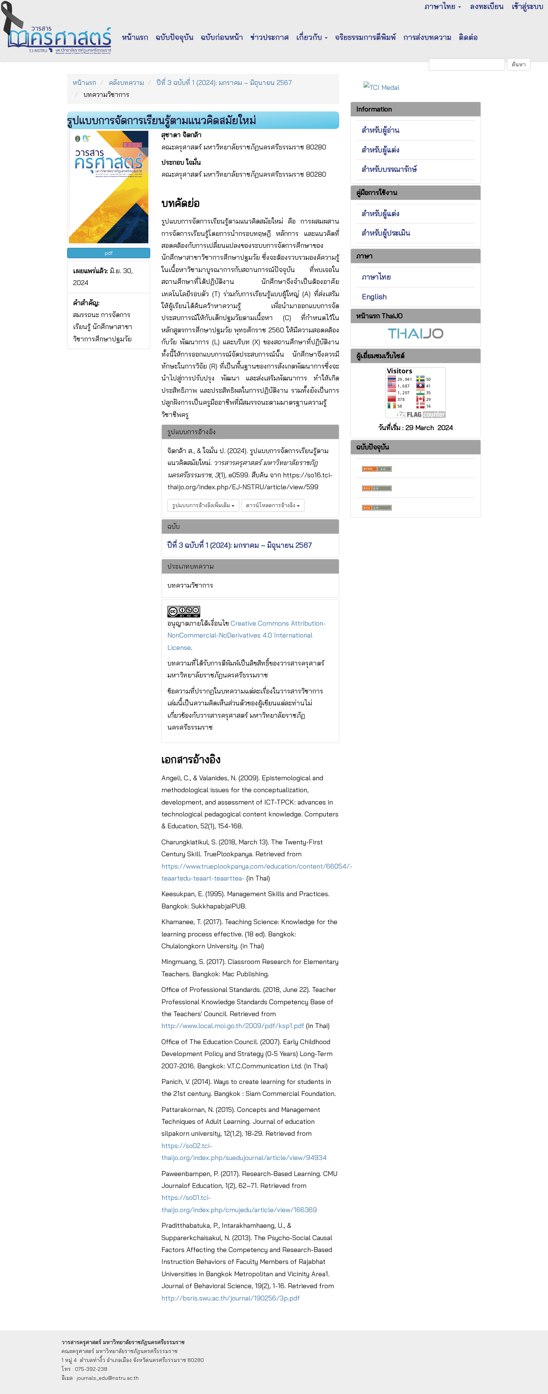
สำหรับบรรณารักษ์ (389, 169)
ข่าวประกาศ (270, 37)
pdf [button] (109, 253)
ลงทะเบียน (487, 6)
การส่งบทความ (427, 37)
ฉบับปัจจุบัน (174, 37)
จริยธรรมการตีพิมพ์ (365, 37)
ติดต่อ (468, 37)
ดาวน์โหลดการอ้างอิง (271, 505)
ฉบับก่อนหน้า (222, 37)
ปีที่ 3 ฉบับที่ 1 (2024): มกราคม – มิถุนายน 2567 (224, 82)
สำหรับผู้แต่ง (381, 149)
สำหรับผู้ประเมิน (386, 232)
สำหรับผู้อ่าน (381, 130)
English (374, 296)
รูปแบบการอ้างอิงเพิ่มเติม (202, 505)
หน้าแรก (135, 37)
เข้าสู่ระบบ (528, 6)
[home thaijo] (416, 332)
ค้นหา (519, 64)
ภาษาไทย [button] (441, 6)
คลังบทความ (126, 82)
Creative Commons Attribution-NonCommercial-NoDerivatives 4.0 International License (246, 635)
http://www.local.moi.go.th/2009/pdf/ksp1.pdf (232, 1025)
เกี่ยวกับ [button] (310, 37)
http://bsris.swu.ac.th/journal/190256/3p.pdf (230, 1298)
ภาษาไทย (376, 276)
